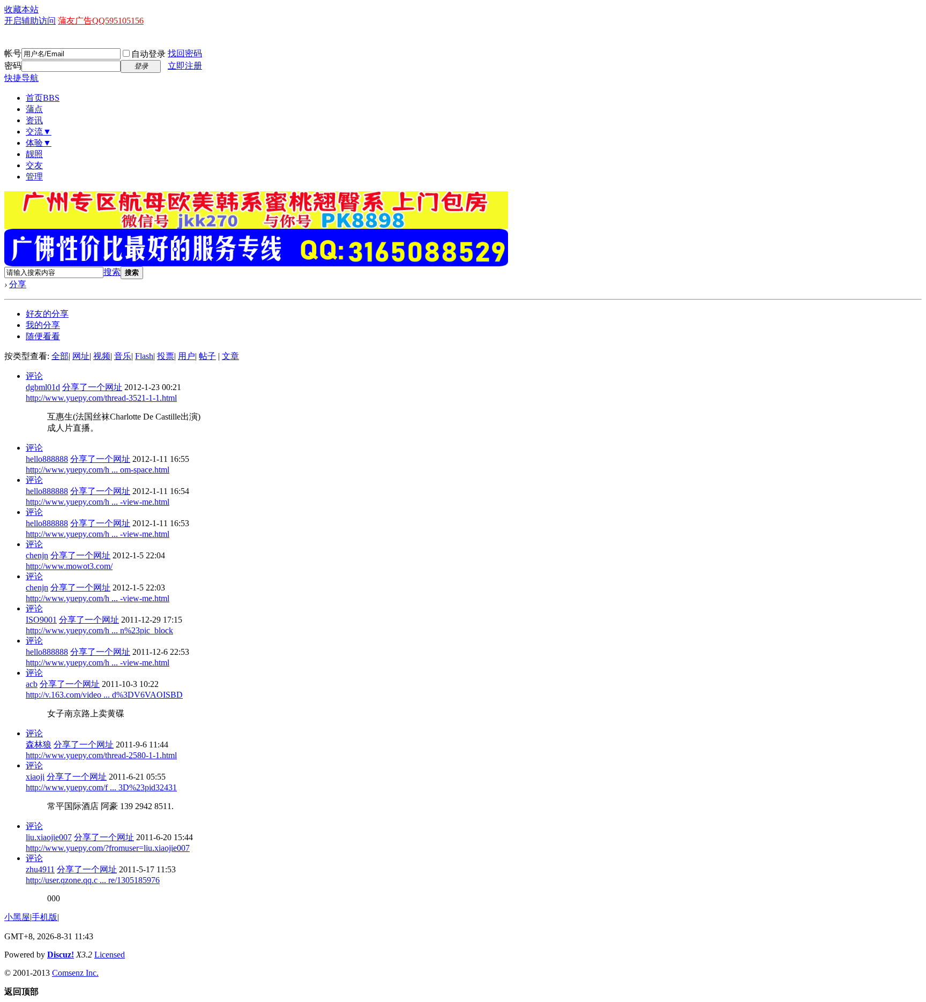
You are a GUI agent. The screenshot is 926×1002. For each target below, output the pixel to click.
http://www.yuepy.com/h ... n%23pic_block (99, 630)
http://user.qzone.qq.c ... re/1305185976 (93, 880)
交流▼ (38, 131)
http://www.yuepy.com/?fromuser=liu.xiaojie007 (108, 848)
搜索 (112, 271)
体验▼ (38, 142)
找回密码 (185, 53)
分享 (17, 284)
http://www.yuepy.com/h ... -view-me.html (97, 501)
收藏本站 (21, 9)
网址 (80, 356)
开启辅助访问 (30, 20)
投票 (165, 356)
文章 (230, 356)
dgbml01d (43, 387)
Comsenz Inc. (75, 972)
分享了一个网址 (92, 387)
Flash (144, 356)
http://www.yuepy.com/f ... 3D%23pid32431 (101, 787)
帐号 (12, 53)
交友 (34, 165)
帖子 (207, 356)
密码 (12, 65)
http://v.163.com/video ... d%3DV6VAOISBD (104, 694)
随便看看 (43, 336)
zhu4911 (40, 869)
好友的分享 (47, 313)
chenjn (37, 555)
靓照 (34, 154)
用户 (186, 356)
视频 (101, 356)
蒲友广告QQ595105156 (101, 20)
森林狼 (38, 744)
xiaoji (35, 776)
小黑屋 (17, 917)
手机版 (44, 917)
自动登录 (148, 53)
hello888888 (47, 458)
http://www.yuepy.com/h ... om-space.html (97, 469)
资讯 (34, 120)
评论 (34, 375)
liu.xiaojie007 (49, 837)
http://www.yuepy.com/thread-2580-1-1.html (101, 755)
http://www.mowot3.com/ (69, 566)
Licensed (109, 954)
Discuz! (60, 954)
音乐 (122, 356)
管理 (34, 176)
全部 (60, 356)
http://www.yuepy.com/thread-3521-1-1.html (101, 397)
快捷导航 (21, 78)
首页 (42, 97)
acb (32, 684)
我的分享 (43, 325)
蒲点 (34, 109)
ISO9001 (41, 619)
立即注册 (185, 65)
